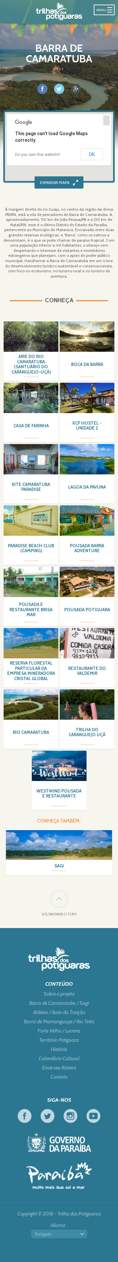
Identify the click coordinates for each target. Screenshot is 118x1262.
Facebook (24, 1116)
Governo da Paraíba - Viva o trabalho (59, 1142)
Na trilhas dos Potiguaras (59, 11)
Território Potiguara (59, 1040)
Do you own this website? (37, 154)
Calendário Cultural (59, 1058)
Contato (59, 1077)
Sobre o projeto (59, 994)
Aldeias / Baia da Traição (59, 1012)
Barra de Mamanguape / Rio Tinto (59, 1021)
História (59, 1049)
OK (92, 154)
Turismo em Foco (59, 1175)
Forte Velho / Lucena (59, 1031)
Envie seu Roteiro (59, 1067)
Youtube (93, 1116)
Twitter (47, 1116)
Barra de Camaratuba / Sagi (59, 1003)
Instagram (70, 1116)
